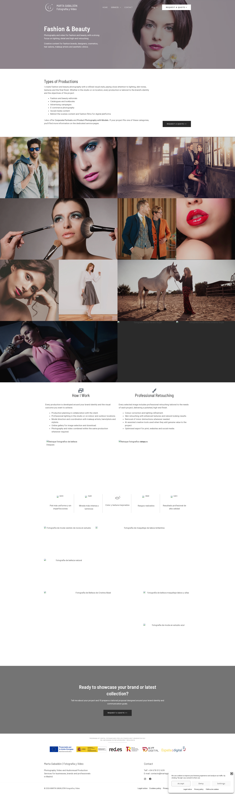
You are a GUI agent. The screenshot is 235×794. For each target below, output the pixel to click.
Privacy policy (198, 789)
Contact (128, 7)
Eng (153, 7)
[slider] (81, 463)
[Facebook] (150, 779)
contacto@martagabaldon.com (165, 773)
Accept (181, 783)
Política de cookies (212, 789)
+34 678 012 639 (156, 770)
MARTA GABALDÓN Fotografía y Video (67, 7)
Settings (221, 783)
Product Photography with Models (92, 120)
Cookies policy (155, 788)
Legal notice (187, 789)
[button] (231, 773)
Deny (201, 783)
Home (105, 7)
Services (115, 7)
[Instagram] (145, 779)
